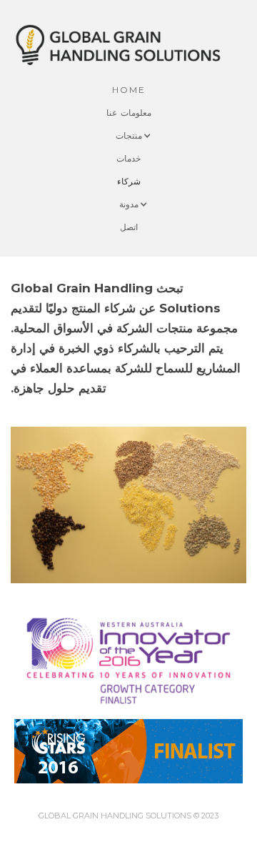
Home (129, 89)
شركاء (129, 181)
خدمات (128, 158)
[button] (129, 135)
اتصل (129, 227)
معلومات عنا (128, 112)
